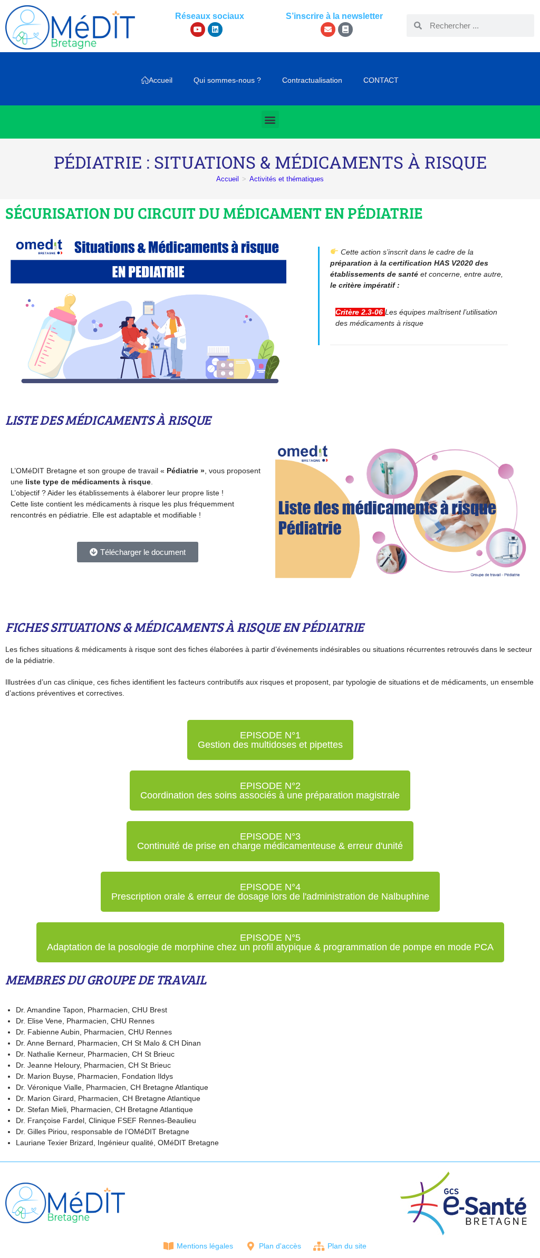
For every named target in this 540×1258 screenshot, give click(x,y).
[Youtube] (197, 29)
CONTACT (381, 80)
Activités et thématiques (286, 179)
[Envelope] (328, 29)
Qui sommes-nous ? (227, 80)
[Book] (345, 29)
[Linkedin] (215, 29)
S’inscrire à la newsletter (334, 16)
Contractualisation (312, 80)
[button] (270, 119)
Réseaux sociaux (209, 16)
